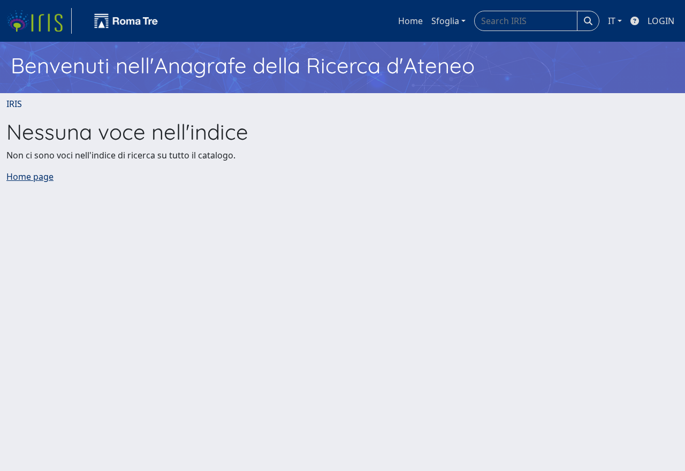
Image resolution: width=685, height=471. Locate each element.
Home (410, 21)
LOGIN (661, 21)
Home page (30, 177)
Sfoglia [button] (445, 21)
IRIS (14, 104)
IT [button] (611, 21)
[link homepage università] (126, 21)
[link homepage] (39, 21)
